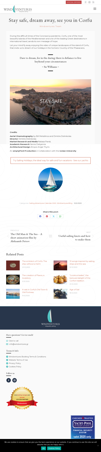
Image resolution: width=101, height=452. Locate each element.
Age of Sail (74, 289)
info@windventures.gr (18, 344)
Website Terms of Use (18, 360)
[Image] (50, 180)
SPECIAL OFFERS (74, 2)
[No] (98, 445)
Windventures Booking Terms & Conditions (27, 357)
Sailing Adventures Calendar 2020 (42, 203)
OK (43, 448)
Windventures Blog (64, 203)
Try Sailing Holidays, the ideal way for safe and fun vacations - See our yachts (50, 160)
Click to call (13, 341)
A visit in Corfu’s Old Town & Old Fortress (34, 290)
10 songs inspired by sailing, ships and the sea (82, 262)
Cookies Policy (15, 367)
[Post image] (13, 265)
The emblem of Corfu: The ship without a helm (34, 262)
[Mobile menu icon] (94, 8)
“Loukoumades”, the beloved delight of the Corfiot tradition (80, 278)
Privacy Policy (15, 363)
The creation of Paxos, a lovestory (33, 276)
